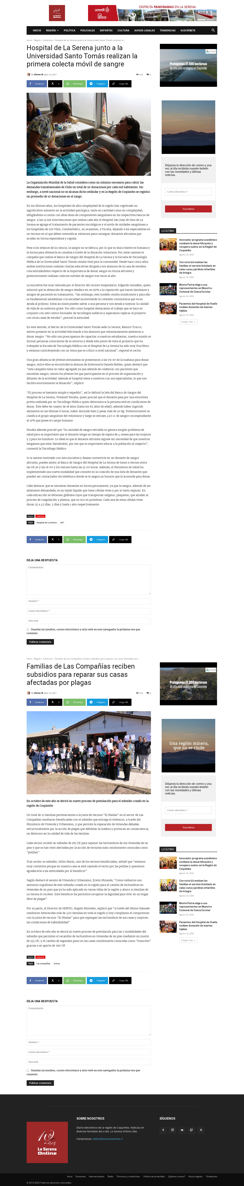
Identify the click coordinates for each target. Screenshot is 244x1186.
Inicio (37, 30)
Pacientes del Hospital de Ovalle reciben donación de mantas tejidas (198, 307)
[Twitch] (191, 1130)
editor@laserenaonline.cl (108, 1139)
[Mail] (182, 1130)
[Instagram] (172, 1130)
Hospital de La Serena (46, 522)
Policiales (87, 30)
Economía (81, 1176)
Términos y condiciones (128, 1176)
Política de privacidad (154, 1176)
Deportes (106, 30)
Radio (110, 1176)
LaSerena (48, 40)
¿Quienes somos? (176, 1176)
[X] (201, 1130)
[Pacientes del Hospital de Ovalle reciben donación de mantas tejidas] (168, 308)
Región (51, 30)
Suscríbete (188, 30)
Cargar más (187, 321)
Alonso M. (39, 74)
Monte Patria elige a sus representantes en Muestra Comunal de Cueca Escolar (195, 288)
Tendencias (168, 30)
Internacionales (96, 1176)
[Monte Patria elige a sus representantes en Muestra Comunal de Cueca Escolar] (168, 289)
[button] (213, 30)
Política (69, 30)
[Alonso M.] (29, 74)
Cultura (123, 30)
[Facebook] (163, 1130)
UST (62, 522)
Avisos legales (144, 30)
